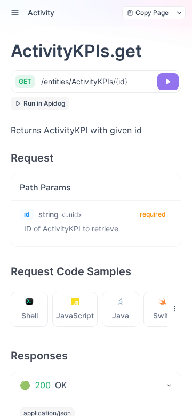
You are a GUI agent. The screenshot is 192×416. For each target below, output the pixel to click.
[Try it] (168, 81)
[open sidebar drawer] (14, 12)
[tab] (29, 309)
